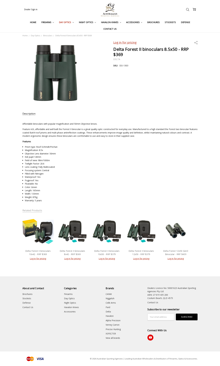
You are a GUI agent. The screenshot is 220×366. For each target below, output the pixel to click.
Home (33, 22)
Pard (108, 307)
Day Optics (65, 22)
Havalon (110, 315)
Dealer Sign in (30, 9)
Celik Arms (111, 302)
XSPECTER (111, 333)
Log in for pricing (124, 42)
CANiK (109, 294)
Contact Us (110, 28)
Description (28, 113)
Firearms (46, 22)
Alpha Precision (113, 320)
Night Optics (86, 22)
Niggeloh (110, 298)
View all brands (113, 337)
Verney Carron (112, 324)
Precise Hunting (113, 329)
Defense (185, 22)
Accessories (133, 22)
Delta (108, 311)
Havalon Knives (110, 22)
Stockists (170, 22)
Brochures (153, 22)
